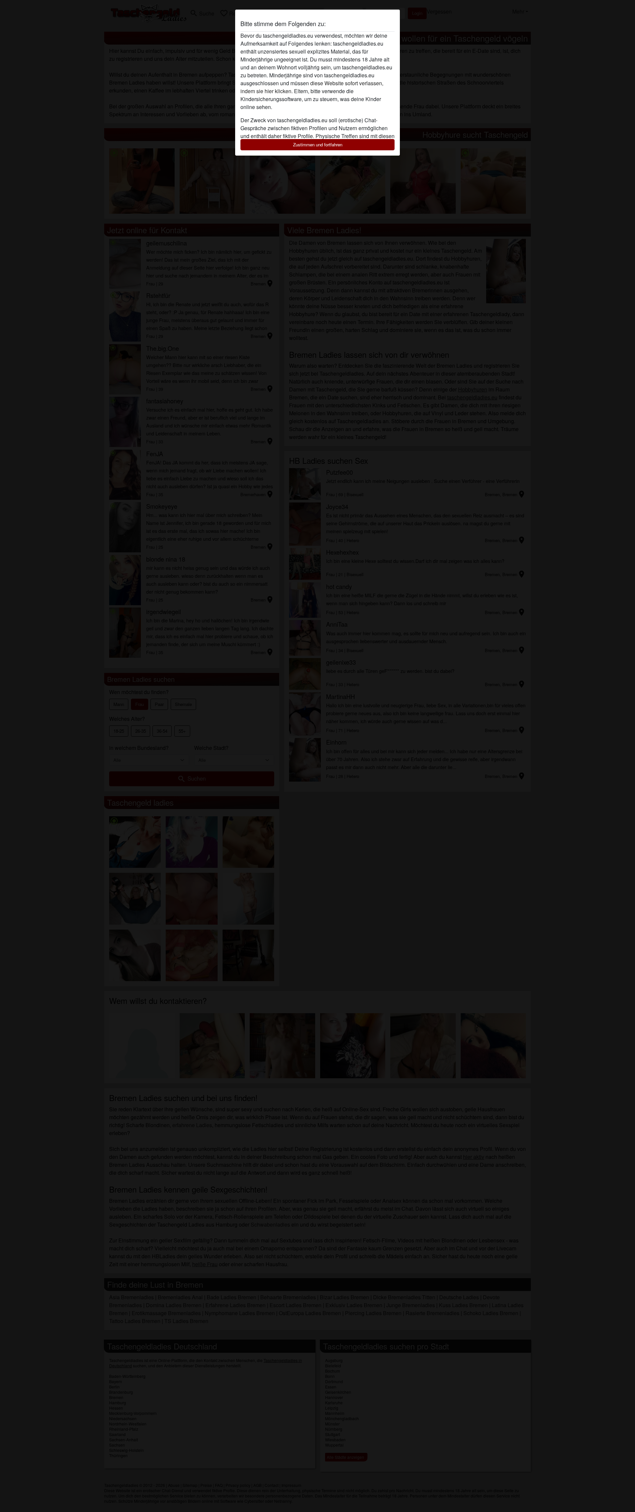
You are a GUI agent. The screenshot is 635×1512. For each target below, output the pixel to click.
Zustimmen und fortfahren (317, 144)
